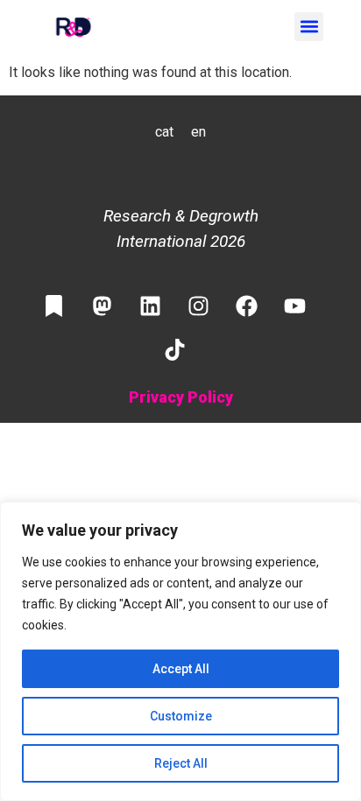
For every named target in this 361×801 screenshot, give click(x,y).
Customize (181, 716)
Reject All (181, 763)
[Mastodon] (102, 306)
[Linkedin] (151, 306)
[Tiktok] (174, 350)
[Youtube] (295, 306)
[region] (180, 651)
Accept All (180, 669)
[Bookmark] (54, 306)
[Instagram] (199, 306)
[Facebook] (247, 306)
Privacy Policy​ (181, 397)
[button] (308, 26)
